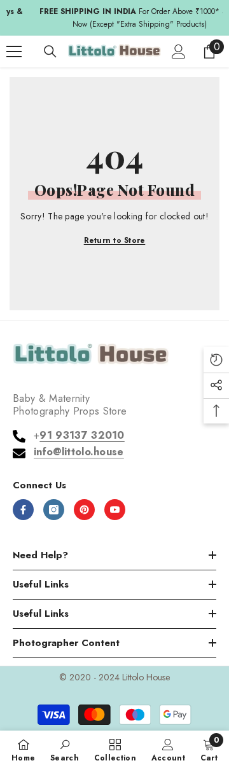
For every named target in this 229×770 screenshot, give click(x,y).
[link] (64, 749)
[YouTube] (114, 509)
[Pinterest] (84, 509)
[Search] (50, 51)
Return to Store (115, 240)
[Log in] (179, 51)
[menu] (14, 51)
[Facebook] (23, 509)
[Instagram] (53, 509)
